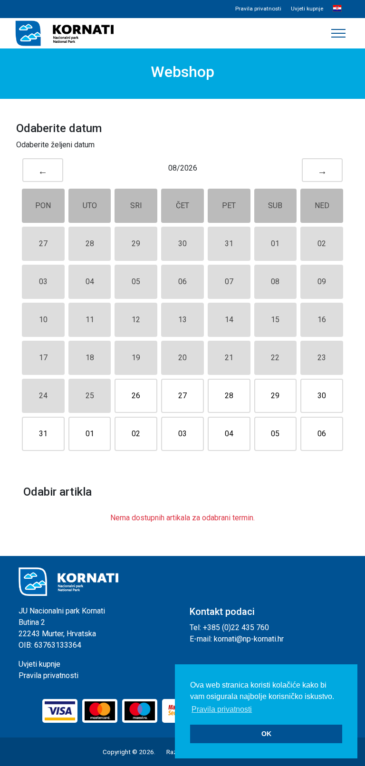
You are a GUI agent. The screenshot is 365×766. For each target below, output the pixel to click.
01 (275, 243)
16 (321, 319)
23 (321, 357)
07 (229, 281)
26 (136, 395)
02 (321, 243)
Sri (136, 205)
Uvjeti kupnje (307, 8)
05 (136, 281)
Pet (229, 205)
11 (90, 319)
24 (43, 395)
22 (275, 357)
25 (90, 395)
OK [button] (266, 733)
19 (136, 357)
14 (229, 319)
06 (182, 281)
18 (90, 357)
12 (136, 319)
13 (182, 319)
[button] (337, 9)
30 (182, 243)
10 (43, 319)
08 (275, 281)
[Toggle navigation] (338, 33)
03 (43, 281)
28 (90, 243)
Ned (322, 205)
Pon (43, 205)
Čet (182, 205)
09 (321, 281)
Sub (275, 205)
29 (136, 243)
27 (43, 243)
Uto (90, 205)
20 (182, 357)
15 (275, 319)
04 (90, 281)
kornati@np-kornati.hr (249, 638)
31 (229, 243)
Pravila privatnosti (258, 8)
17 (43, 357)
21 (229, 357)
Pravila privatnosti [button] (222, 709)
